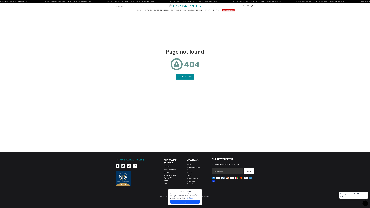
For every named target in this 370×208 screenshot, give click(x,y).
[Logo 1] (117, 166)
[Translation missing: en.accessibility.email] (118, 6)
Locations (166, 181)
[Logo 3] (129, 166)
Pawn (165, 183)
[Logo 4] (135, 166)
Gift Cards (166, 172)
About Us (190, 164)
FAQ (188, 170)
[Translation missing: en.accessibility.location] (116, 6)
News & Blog (190, 184)
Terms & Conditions (192, 178)
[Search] (244, 6)
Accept (185, 202)
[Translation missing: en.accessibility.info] (123, 6)
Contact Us (167, 167)
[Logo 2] (123, 166)
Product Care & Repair (170, 175)
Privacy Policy (191, 181)
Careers (189, 175)
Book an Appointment (170, 169)
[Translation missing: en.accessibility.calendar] (121, 6)
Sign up (249, 171)
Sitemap (189, 173)
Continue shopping (185, 77)
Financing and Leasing (193, 167)
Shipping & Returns (169, 178)
